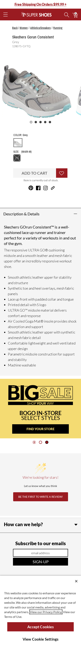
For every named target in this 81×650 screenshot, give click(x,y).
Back (15, 28)
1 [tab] (31, 122)
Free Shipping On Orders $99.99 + (40, 4)
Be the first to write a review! (40, 496)
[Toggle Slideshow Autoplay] (34, 442)
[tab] (40, 442)
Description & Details (21, 213)
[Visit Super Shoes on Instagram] (45, 188)
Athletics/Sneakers (40, 28)
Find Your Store (40, 429)
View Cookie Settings (41, 639)
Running (58, 28)
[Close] (76, 581)
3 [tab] (40, 122)
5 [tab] (50, 122)
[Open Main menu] (5, 14)
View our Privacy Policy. (46, 612)
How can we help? (23, 524)
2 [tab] (35, 122)
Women (24, 28)
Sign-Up (41, 561)
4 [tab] (45, 122)
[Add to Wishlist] (61, 173)
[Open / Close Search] (67, 14)
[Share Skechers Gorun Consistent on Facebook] (38, 188)
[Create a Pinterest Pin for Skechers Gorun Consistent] (31, 187)
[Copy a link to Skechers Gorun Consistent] (52, 188)
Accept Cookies (40, 627)
